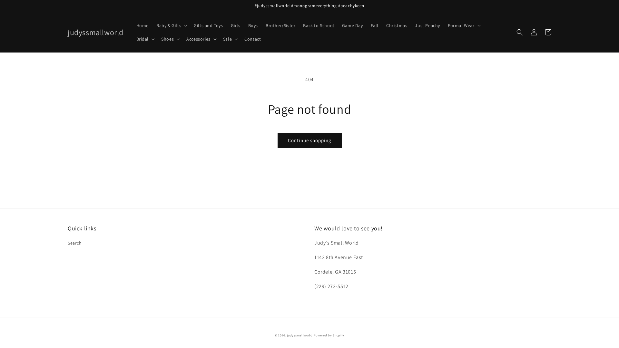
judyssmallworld (300, 335)
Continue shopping (309, 140)
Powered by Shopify (329, 335)
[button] (171, 25)
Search (75, 243)
